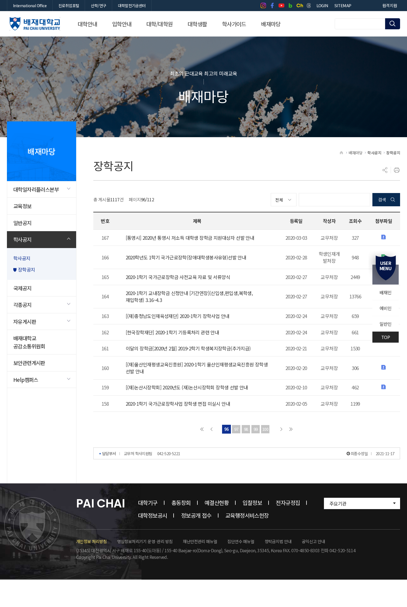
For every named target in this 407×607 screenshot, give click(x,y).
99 (256, 429)
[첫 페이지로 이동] (201, 429)
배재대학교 (35, 23)
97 (236, 429)
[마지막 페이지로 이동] (291, 429)
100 (265, 429)
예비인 (385, 308)
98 (246, 429)
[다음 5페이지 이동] (281, 429)
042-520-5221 (168, 453)
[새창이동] (263, 5)
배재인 (385, 292)
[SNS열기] (385, 170)
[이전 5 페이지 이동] (211, 429)
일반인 (385, 324)
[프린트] (396, 170)
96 (226, 429)
